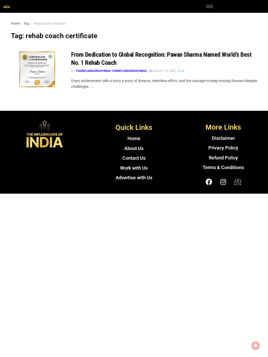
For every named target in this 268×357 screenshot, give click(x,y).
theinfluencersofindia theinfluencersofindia (111, 71)
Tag (26, 23)
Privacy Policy (223, 148)
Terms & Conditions (223, 167)
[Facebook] (208, 181)
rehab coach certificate (49, 23)
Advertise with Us (134, 177)
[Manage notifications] (256, 345)
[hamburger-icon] (209, 6)
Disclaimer (223, 138)
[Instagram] (223, 181)
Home (15, 23)
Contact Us (134, 158)
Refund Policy (223, 157)
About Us (133, 148)
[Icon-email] (237, 181)
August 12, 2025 (163, 71)
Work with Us (134, 168)
